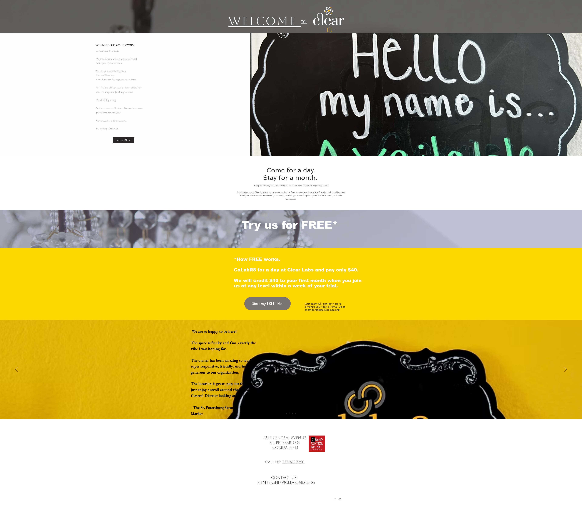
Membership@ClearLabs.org (286, 482)
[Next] (565, 369)
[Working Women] (295, 413)
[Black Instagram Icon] (340, 499)
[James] (286, 413)
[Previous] (16, 369)
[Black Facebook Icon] (335, 499)
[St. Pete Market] (289, 413)
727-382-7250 (293, 462)
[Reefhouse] (292, 413)
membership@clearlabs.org (322, 309)
